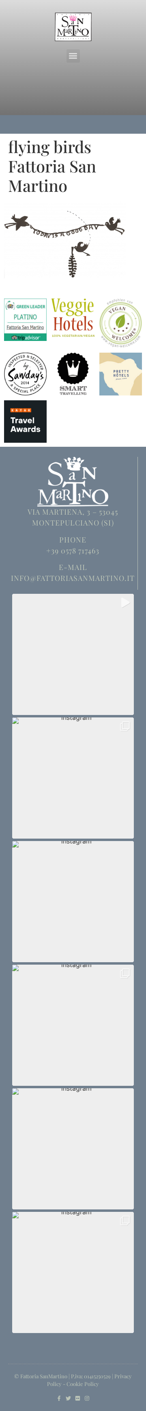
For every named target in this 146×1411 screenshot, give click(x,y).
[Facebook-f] (59, 1398)
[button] (73, 56)
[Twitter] (68, 1398)
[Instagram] (87, 1398)
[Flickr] (77, 1398)
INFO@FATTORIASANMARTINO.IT (73, 578)
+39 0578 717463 (72, 550)
